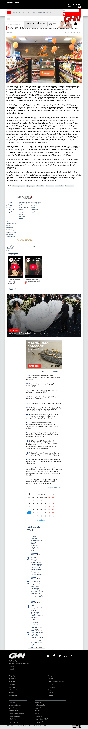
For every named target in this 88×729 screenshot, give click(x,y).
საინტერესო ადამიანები (16, 713)
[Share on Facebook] (66, 32)
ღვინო (37, 713)
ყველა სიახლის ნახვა (54, 488)
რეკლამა (12, 666)
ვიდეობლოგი (13, 708)
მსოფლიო (51, 676)
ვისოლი (31, 186)
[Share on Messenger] (68, 32)
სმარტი (41, 186)
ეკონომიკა (12, 679)
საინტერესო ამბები (15, 716)
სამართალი (13, 695)
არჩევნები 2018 (40, 722)
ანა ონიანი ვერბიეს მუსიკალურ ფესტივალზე (14, 281)
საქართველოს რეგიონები (56, 681)
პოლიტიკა (12, 676)
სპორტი (50, 695)
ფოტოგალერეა (14, 710)
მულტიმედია (13, 253)
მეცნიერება (38, 702)
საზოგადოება (13, 690)
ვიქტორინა (38, 708)
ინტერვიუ (12, 684)
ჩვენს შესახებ (13, 661)
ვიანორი (70, 186)
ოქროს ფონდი (14, 722)
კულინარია (38, 716)
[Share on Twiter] (71, 32)
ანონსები (12, 702)
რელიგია (51, 690)
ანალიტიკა (12, 681)
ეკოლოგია (51, 687)
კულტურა (12, 687)
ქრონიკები (12, 289)
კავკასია (50, 679)
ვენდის (50, 186)
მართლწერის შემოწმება (42, 719)
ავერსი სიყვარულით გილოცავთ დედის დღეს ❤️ (32, 281)
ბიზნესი (11, 693)
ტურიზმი (37, 710)
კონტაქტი (12, 669)
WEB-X (40, 725)
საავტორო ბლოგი (15, 705)
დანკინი (60, 186)
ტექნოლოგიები (40, 705)
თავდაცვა (51, 684)
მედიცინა (50, 693)
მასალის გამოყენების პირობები (19, 663)
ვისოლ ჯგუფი (19, 186)
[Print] (80, 32)
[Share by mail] (74, 32)
